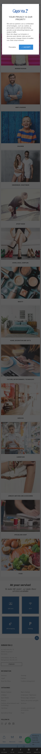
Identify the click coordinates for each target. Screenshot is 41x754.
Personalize (12, 47)
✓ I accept (26, 47)
